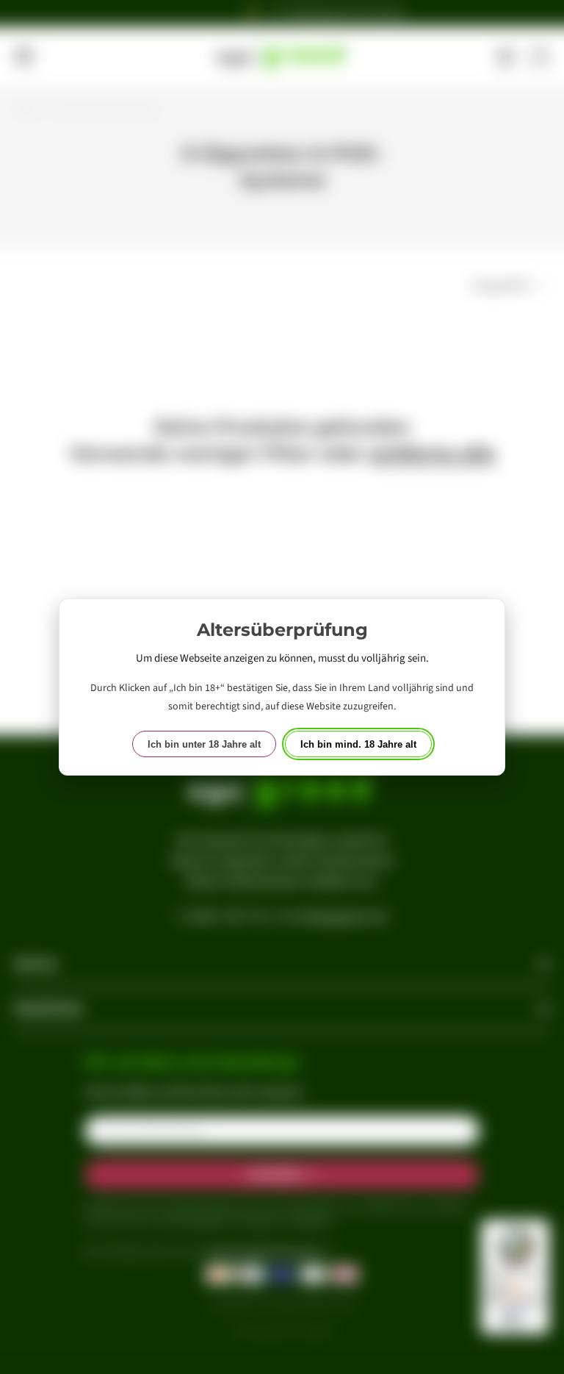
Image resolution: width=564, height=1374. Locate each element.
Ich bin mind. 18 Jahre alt (358, 744)
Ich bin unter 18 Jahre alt (204, 744)
